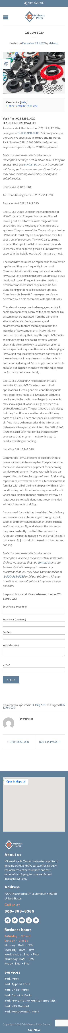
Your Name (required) (15, 606)
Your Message (11, 645)
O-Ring (36, 705)
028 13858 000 (19, 741)
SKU (43, 705)
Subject (7, 632)
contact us (30, 164)
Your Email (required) (14, 619)
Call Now (34, 1029)
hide (23, 102)
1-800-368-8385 (29, 133)
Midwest (54, 43)
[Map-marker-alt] (36, 920)
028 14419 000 (49, 741)
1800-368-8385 (36, 3)
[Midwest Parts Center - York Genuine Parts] (34, 16)
